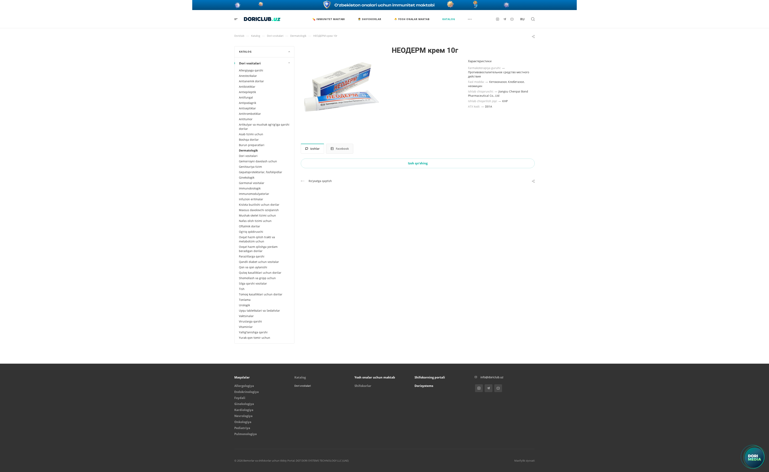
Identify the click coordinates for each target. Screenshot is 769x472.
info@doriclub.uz (491, 377)
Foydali (239, 398)
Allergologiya (244, 386)
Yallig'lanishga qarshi (253, 332)
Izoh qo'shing (418, 163)
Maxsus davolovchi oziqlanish (259, 210)
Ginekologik (246, 177)
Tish (242, 289)
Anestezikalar (248, 76)
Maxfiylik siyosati (524, 460)
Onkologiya (242, 422)
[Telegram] (505, 19)
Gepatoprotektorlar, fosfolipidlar (260, 172)
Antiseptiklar (247, 108)
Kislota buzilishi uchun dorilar (259, 204)
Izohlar (315, 149)
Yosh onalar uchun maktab (374, 377)
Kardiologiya (243, 410)
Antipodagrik (247, 103)
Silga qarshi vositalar (253, 283)
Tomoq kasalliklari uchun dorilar (260, 294)
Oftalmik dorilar (249, 226)
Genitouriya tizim (250, 167)
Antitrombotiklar (250, 114)
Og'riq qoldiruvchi (251, 232)
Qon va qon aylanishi (253, 267)
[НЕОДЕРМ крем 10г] (341, 87)
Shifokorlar (362, 386)
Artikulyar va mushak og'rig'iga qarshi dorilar (264, 127)
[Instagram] (497, 19)
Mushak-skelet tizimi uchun (257, 215)
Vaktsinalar (246, 316)
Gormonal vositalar (251, 183)
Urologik (244, 305)
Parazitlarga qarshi (251, 256)
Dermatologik (248, 150)
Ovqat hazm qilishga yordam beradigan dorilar (258, 249)
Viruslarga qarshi (250, 321)
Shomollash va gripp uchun (257, 278)
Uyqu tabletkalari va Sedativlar (259, 310)
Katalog (300, 377)
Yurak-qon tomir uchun (254, 338)
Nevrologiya (243, 416)
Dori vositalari (250, 63)
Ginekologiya (244, 404)
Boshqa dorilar (249, 139)
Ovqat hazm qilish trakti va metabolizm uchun (257, 239)
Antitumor (246, 119)
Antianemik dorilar (251, 81)
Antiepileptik (247, 92)
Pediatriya (242, 428)
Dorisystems (424, 386)
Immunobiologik (250, 188)
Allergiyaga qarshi (251, 70)
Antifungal (246, 97)
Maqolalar (242, 377)
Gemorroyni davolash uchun (258, 161)
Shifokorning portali (430, 377)
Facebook (342, 149)
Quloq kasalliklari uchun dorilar (260, 273)
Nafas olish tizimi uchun (255, 221)
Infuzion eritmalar (251, 199)
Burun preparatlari (251, 145)
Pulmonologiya (245, 434)
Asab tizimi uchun (251, 134)
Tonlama (245, 300)
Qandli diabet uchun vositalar (259, 262)
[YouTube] (512, 19)
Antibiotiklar (247, 86)
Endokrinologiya (246, 392)
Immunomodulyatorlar (254, 194)
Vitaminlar (246, 327)
